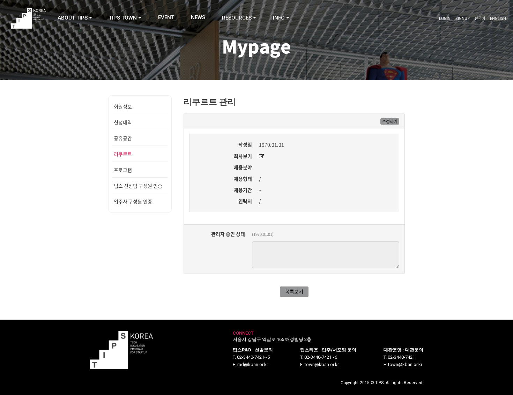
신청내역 (123, 122)
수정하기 (389, 121)
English (498, 18)
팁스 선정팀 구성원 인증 (138, 185)
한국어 (480, 18)
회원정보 (123, 106)
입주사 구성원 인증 (133, 201)
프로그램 (123, 169)
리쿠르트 (123, 153)
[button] (75, 18)
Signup (462, 18)
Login (445, 18)
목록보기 (294, 291)
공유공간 (123, 138)
